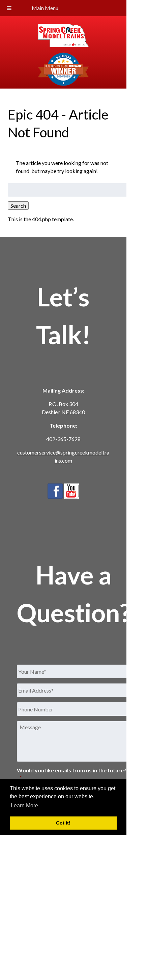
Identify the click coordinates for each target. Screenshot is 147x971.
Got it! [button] (63, 823)
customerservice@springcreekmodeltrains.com (63, 456)
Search (18, 205)
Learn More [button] (24, 805)
